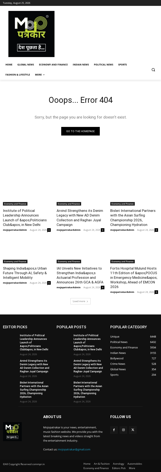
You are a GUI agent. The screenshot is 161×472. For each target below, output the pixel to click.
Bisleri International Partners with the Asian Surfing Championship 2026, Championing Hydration (133, 218)
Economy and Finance (15, 203)
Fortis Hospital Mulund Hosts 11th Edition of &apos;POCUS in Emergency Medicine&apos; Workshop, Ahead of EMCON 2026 (133, 277)
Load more (79, 301)
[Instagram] (123, 430)
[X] (132, 430)
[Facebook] (114, 430)
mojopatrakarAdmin (15, 229)
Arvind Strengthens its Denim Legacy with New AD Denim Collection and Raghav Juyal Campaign (80, 218)
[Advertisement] (109, 34)
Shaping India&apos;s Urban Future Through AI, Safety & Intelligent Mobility (25, 273)
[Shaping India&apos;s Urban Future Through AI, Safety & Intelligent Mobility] (27, 251)
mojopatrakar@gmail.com (74, 449)
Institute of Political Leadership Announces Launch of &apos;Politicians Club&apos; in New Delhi (25, 218)
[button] (153, 70)
